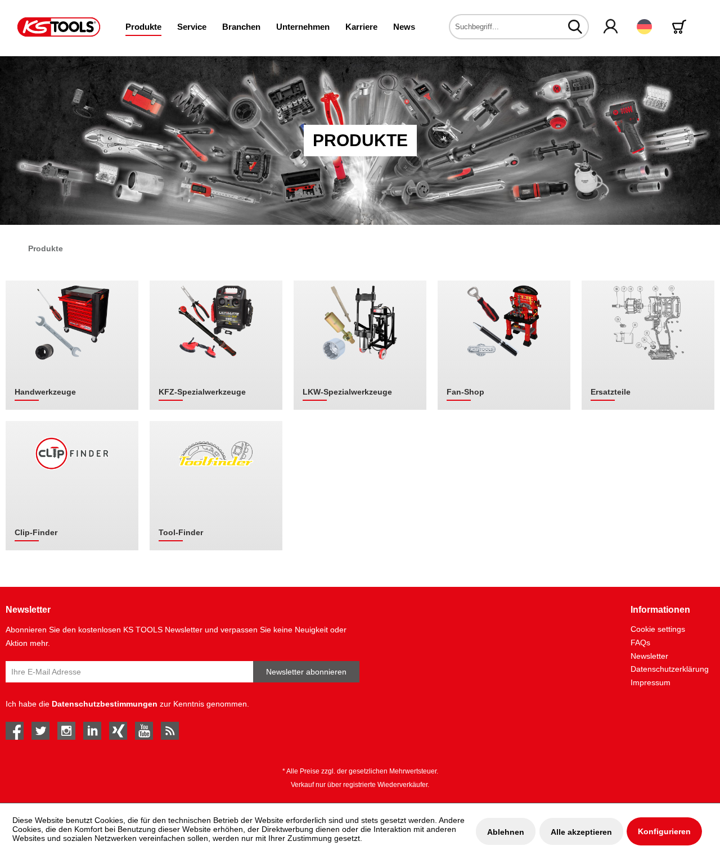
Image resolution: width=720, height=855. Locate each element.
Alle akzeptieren (581, 831)
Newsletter (649, 656)
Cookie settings (658, 629)
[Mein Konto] (611, 27)
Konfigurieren (664, 831)
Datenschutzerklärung (670, 668)
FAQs (640, 642)
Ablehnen (505, 831)
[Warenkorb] (681, 26)
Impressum (650, 682)
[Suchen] (575, 26)
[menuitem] (143, 26)
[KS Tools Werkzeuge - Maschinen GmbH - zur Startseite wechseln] (59, 27)
